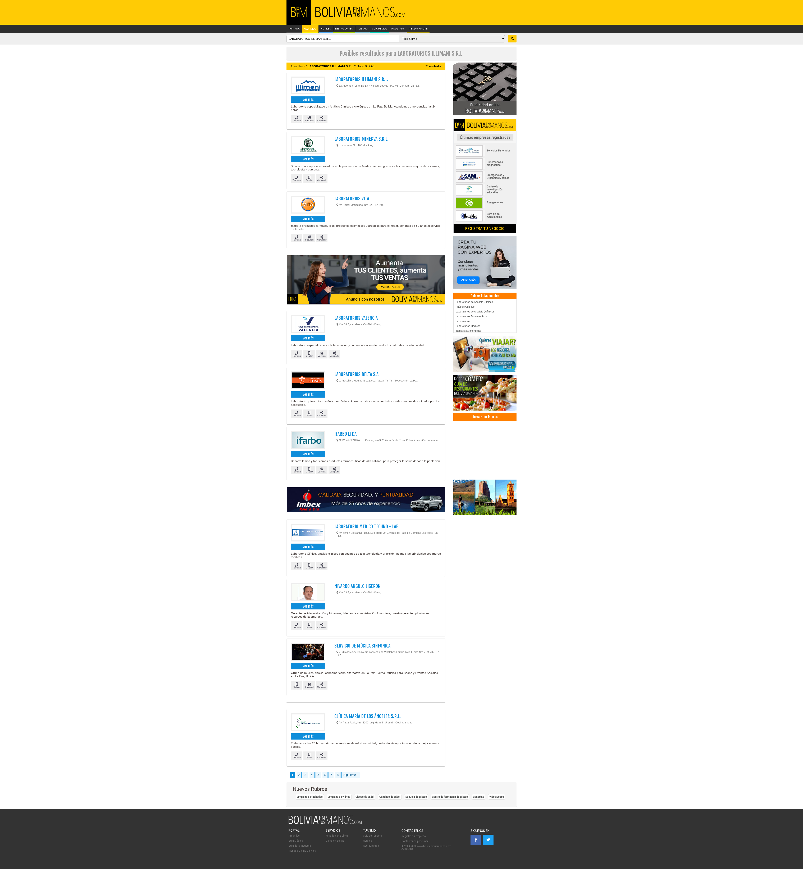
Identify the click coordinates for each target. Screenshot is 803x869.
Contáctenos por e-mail (415, 841)
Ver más (308, 99)
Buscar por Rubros (485, 417)
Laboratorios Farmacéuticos (471, 316)
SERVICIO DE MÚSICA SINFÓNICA (362, 646)
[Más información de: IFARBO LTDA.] (308, 440)
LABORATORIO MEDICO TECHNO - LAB (366, 526)
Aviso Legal (407, 849)
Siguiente (350, 775)
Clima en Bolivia (335, 840)
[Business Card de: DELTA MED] (485, 220)
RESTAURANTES (344, 29)
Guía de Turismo (372, 835)
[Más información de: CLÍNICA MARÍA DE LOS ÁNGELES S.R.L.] (308, 722)
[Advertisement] (485, 450)
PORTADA (294, 29)
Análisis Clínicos (465, 306)
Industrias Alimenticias (468, 330)
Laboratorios (463, 321)
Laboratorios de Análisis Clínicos (474, 302)
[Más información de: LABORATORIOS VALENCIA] (308, 324)
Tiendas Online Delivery (302, 850)
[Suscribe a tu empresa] (366, 279)
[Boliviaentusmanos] (299, 16)
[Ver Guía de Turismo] (485, 497)
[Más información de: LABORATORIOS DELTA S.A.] (308, 380)
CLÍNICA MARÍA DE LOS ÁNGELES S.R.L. (367, 716)
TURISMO (362, 29)
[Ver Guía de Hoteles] (485, 354)
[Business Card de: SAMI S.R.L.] (485, 181)
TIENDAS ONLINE (418, 29)
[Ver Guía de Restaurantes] (485, 393)
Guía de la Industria (300, 845)
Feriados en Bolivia (337, 835)
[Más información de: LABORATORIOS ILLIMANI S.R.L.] (308, 86)
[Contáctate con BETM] (485, 89)
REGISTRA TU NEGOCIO (485, 228)
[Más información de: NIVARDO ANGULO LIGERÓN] (308, 592)
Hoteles (367, 840)
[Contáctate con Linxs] (485, 262)
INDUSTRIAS (398, 29)
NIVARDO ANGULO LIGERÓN (357, 586)
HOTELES (326, 29)
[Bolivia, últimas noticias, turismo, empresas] (325, 823)
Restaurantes (371, 845)
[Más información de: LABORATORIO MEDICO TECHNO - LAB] (308, 533)
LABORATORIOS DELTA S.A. (357, 374)
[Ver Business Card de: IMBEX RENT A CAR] (366, 500)
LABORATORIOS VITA (351, 198)
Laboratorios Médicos (468, 326)
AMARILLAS (310, 29)
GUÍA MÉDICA (379, 29)
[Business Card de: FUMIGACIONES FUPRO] (485, 207)
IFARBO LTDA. (346, 434)
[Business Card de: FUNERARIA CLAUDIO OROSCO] (485, 155)
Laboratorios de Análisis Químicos (475, 311)
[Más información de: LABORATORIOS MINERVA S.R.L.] (308, 145)
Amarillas (294, 835)
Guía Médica (296, 840)
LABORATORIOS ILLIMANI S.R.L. (361, 79)
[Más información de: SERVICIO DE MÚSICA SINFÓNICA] (308, 652)
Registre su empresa (414, 836)
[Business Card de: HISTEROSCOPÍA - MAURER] (485, 168)
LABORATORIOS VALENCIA (356, 318)
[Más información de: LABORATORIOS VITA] (308, 205)
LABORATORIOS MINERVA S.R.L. (361, 139)
